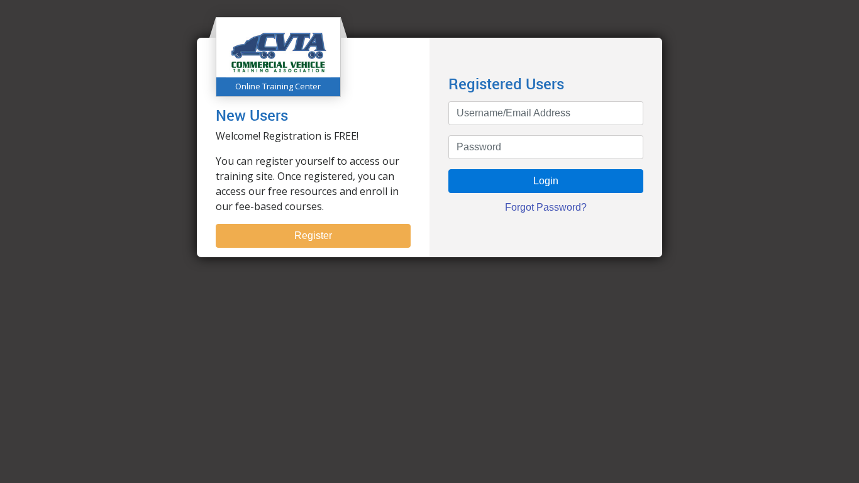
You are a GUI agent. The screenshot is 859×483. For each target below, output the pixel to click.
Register (313, 235)
